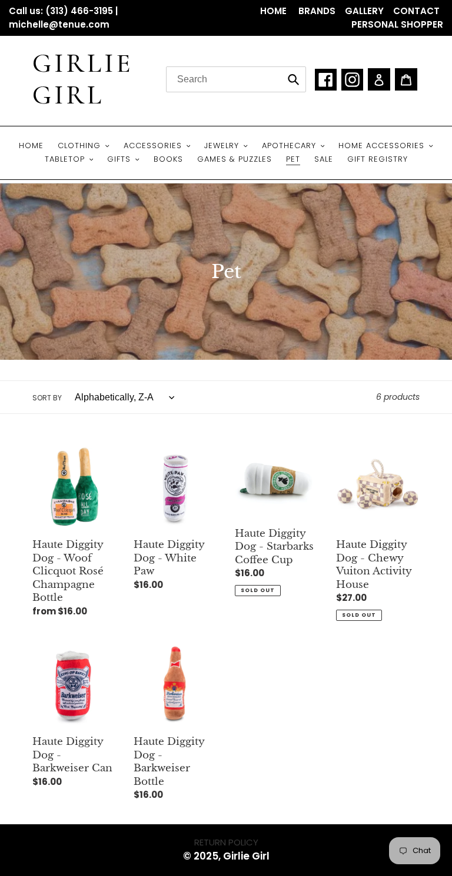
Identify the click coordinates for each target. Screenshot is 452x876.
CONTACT (416, 11)
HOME (274, 11)
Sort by (47, 398)
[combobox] (236, 79)
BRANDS (316, 11)
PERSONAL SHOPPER (397, 24)
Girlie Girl (83, 79)
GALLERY (364, 11)
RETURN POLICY (226, 842)
